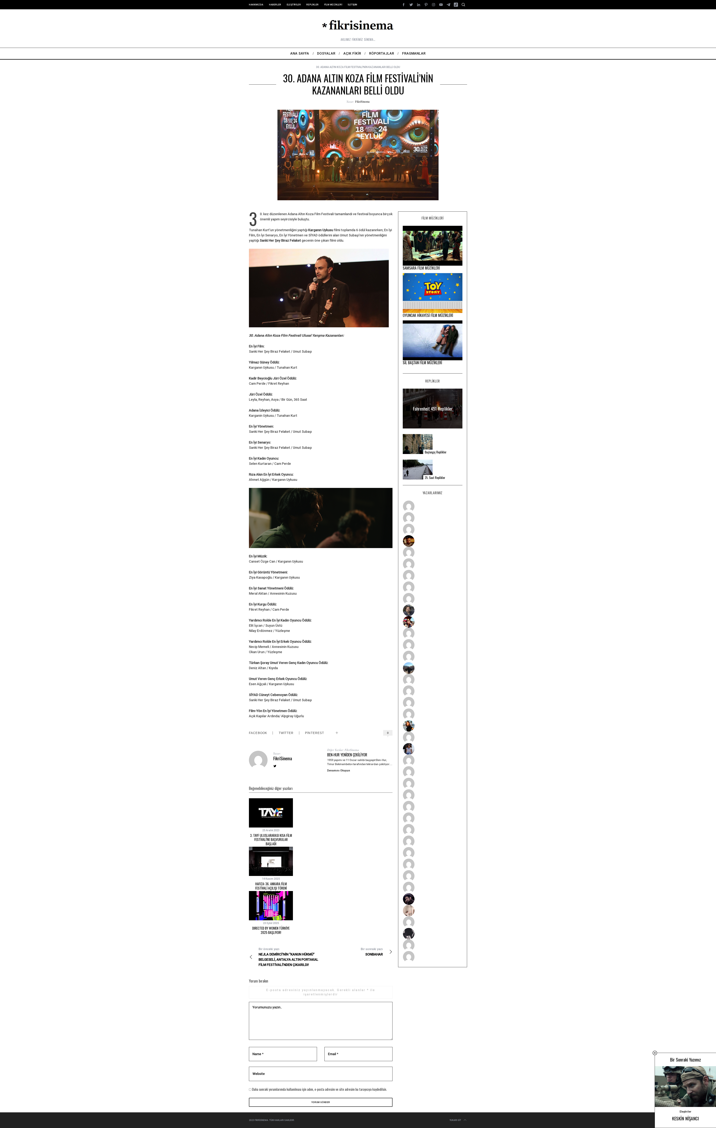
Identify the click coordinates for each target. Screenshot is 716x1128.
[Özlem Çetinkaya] (432, 564)
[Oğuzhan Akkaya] (432, 806)
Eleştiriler (294, 4)
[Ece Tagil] (432, 864)
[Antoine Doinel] (432, 633)
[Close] (655, 1053)
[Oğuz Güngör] (432, 957)
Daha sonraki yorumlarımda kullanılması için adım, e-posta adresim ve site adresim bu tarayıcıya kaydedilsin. (319, 1089)
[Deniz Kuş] (432, 541)
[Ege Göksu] (432, 772)
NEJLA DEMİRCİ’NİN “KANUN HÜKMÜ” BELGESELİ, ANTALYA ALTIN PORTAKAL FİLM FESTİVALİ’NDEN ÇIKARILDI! (288, 957)
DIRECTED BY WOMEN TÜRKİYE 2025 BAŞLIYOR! (271, 930)
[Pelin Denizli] (432, 853)
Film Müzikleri (333, 4)
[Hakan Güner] (432, 760)
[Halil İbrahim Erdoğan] (432, 518)
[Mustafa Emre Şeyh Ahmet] (432, 702)
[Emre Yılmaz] (432, 679)
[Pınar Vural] (432, 841)
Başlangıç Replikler (436, 452)
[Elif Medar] (432, 910)
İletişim (352, 4)
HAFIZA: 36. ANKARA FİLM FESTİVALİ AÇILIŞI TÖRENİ (271, 885)
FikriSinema (362, 101)
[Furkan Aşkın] (432, 691)
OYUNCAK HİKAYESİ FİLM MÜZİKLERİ (428, 315)
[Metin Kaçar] (432, 552)
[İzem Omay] (432, 783)
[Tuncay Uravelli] (432, 668)
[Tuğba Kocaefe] (432, 587)
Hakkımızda (256, 4)
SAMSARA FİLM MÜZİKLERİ (421, 268)
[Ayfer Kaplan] (432, 622)
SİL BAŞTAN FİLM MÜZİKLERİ (422, 362)
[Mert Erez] (432, 933)
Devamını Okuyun (338, 770)
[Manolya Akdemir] (432, 922)
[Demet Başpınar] (432, 656)
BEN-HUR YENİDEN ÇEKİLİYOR (347, 754)
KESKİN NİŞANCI (685, 1118)
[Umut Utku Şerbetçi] (432, 714)
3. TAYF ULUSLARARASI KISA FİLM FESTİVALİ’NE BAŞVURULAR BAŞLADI (271, 839)
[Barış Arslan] (432, 610)
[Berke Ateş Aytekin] (432, 737)
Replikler (312, 4)
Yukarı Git (455, 1120)
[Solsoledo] (432, 818)
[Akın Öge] (432, 645)
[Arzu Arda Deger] (432, 575)
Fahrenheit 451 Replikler (433, 408)
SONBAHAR (372, 951)
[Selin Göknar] (432, 749)
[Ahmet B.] (432, 506)
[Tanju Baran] (432, 529)
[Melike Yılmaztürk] (432, 830)
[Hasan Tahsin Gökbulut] (432, 887)
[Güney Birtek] (432, 899)
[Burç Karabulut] (432, 599)
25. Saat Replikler (435, 478)
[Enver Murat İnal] (432, 795)
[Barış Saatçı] (432, 876)
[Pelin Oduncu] (432, 726)
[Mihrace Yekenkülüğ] (432, 945)
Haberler (275, 4)
